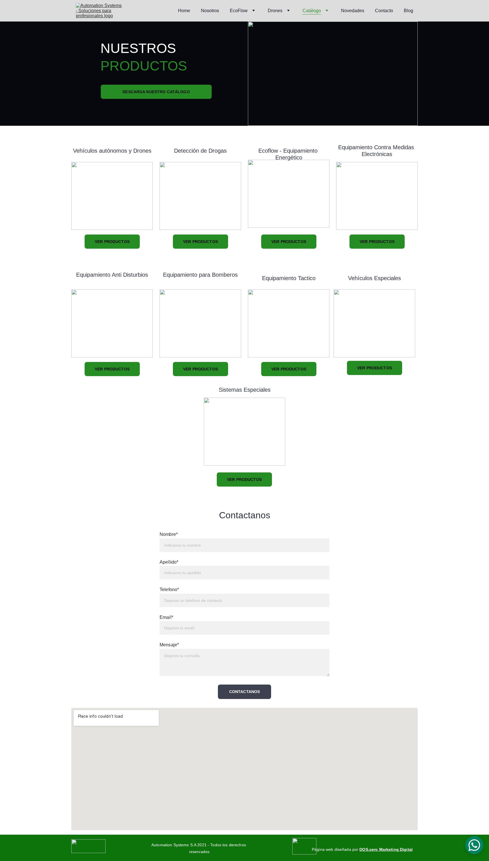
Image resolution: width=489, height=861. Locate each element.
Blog (408, 10)
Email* (166, 617)
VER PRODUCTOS (112, 241)
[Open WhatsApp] (474, 845)
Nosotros (210, 10)
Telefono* (169, 589)
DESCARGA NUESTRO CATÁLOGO (156, 91)
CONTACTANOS (244, 691)
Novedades (352, 10)
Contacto (384, 10)
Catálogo (312, 10)
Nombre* (169, 534)
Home (184, 10)
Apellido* (169, 562)
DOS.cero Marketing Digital (386, 849)
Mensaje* (169, 644)
